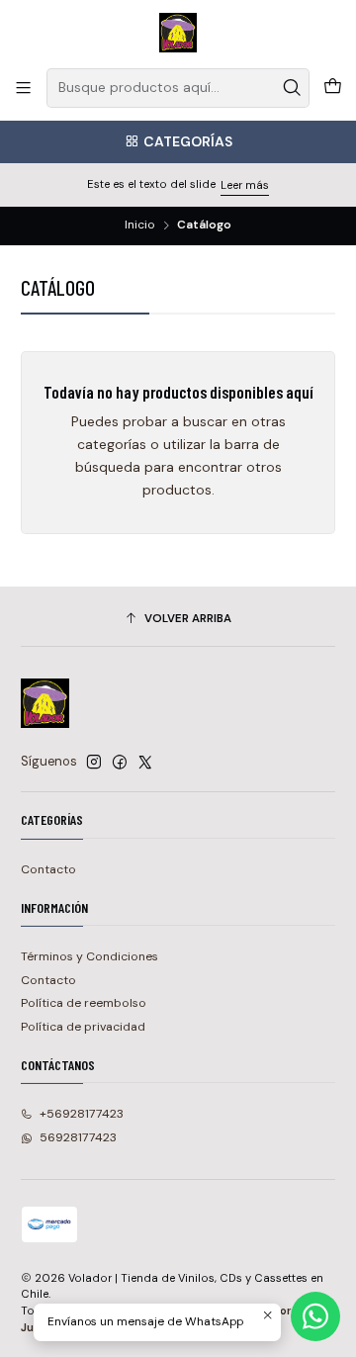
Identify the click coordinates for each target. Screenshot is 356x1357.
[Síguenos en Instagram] (94, 762)
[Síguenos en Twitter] (145, 762)
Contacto (48, 869)
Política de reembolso (83, 1003)
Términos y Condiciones (89, 956)
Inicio (139, 225)
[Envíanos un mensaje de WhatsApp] (315, 1316)
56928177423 (78, 1137)
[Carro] (332, 88)
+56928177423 (82, 1114)
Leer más (245, 185)
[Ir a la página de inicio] (178, 32)
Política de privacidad (83, 1027)
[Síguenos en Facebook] (120, 762)
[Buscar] (293, 88)
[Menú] (24, 88)
